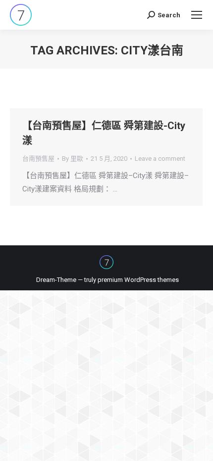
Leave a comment (160, 158)
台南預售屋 (38, 158)
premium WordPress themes (138, 279)
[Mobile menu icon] (196, 14)
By (72, 158)
